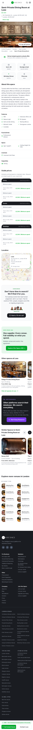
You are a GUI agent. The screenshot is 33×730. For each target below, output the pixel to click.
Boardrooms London (22, 629)
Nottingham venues (6, 686)
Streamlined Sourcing (7, 559)
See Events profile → (25, 203)
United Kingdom (6, 49)
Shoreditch (4, 51)
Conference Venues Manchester (22, 654)
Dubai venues (5, 705)
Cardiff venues (5, 680)
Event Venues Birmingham (24, 667)
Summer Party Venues (7, 620)
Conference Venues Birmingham (22, 664)
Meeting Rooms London (23, 626)
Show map (6, 19)
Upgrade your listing (23, 593)
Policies (4, 602)
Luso (4, 12)
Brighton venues (6, 677)
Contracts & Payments (7, 561)
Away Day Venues (6, 626)
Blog (3, 591)
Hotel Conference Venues (23, 614)
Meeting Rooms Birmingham (21, 671)
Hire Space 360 (6, 556)
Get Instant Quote (9, 727)
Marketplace (21, 559)
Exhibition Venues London (8, 639)
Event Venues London (7, 632)
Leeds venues (5, 668)
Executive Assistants (7, 579)
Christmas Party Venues (23, 617)
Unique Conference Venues (8, 617)
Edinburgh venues (6, 662)
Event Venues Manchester (24, 657)
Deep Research (22, 556)
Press (3, 598)
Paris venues (5, 702)
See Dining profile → (25, 180)
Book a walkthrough (7, 568)
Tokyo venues (5, 708)
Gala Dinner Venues (6, 636)
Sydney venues (5, 714)
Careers (4, 596)
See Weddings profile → (24, 226)
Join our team (21, 589)
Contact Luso (24, 727)
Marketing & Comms (7, 582)
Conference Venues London (8, 614)
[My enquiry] (30, 2)
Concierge (20, 561)
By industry (5, 565)
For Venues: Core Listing (24, 567)
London (15, 49)
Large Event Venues (22, 639)
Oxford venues (5, 689)
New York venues (6, 699)
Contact (4, 600)
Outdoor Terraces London (8, 645)
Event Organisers (6, 577)
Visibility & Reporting (7, 563)
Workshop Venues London (23, 642)
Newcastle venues (6, 683)
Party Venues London (22, 620)
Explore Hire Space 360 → (16, 348)
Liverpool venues (6, 674)
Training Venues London (8, 629)
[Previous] (24, 432)
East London (22, 49)
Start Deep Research (17, 420)
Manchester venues (6, 656)
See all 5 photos (25, 44)
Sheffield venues (6, 691)
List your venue (22, 569)
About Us (4, 589)
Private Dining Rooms (7, 623)
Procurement (5, 575)
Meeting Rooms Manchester (24, 660)
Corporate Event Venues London (23, 632)
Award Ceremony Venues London (23, 636)
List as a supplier (22, 571)
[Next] (30, 432)
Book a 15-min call (17, 315)
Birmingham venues (6, 659)
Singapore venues (6, 711)
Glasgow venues (6, 671)
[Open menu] (3, 2)
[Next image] (24, 369)
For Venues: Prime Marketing (22, 564)
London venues (5, 653)
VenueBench (5, 593)
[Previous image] (4, 369)
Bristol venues (5, 665)
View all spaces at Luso (8, 391)
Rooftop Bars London (22, 623)
